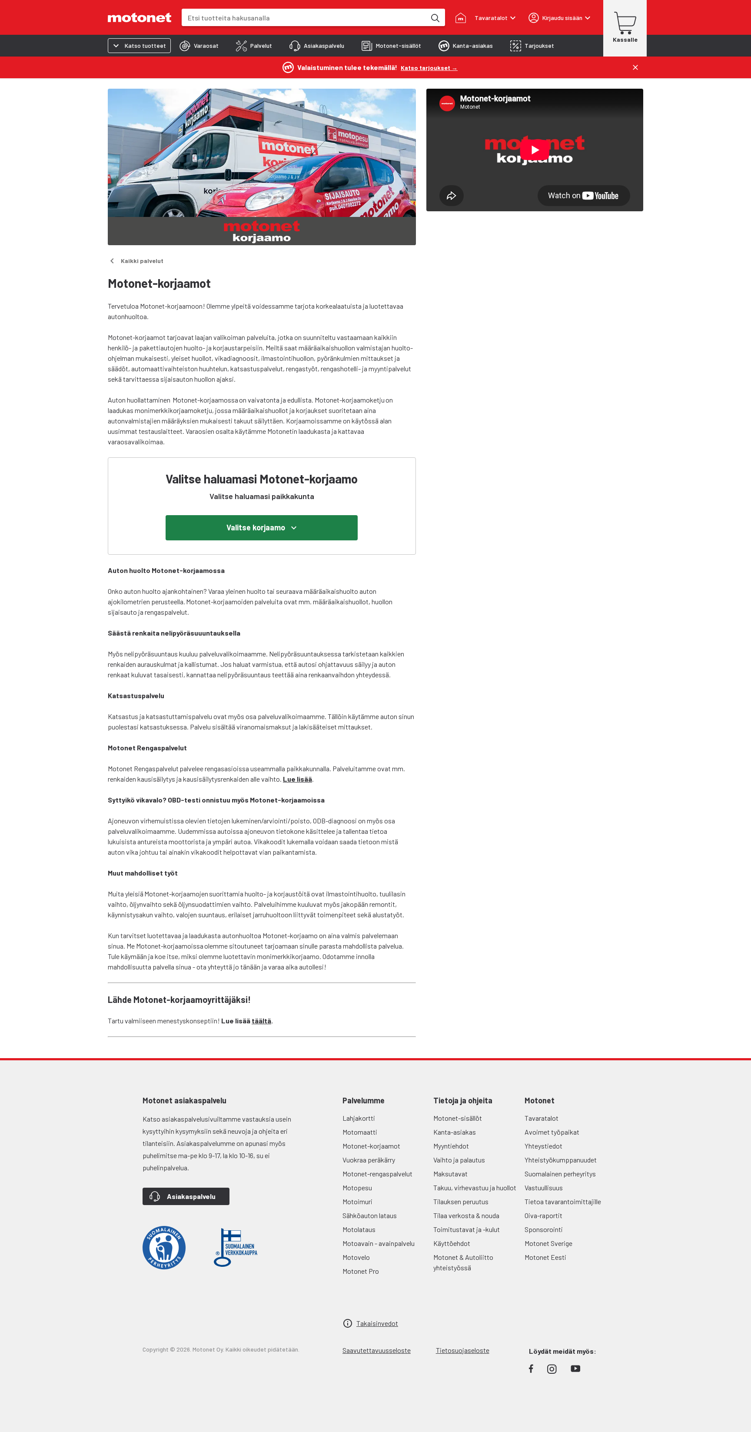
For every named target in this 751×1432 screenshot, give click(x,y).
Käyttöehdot (451, 1243)
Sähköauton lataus (369, 1215)
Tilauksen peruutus (460, 1201)
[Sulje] (635, 67)
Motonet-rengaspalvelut (377, 1173)
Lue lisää (297, 779)
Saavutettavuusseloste (376, 1350)
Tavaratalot (541, 1118)
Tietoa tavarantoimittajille (563, 1201)
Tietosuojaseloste (462, 1350)
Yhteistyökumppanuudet (561, 1160)
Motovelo (356, 1257)
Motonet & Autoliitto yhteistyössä (463, 1262)
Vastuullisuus (544, 1187)
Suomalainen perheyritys (560, 1173)
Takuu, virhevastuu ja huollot (474, 1187)
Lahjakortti (358, 1118)
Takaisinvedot (377, 1323)
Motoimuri (357, 1201)
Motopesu (357, 1187)
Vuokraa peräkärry (368, 1160)
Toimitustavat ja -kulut (466, 1229)
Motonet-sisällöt (457, 1118)
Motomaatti (359, 1132)
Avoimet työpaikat (552, 1132)
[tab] (199, 45)
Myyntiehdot (451, 1146)
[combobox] (304, 18)
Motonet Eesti (545, 1257)
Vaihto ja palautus (459, 1160)
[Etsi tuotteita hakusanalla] (434, 17)
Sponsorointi (544, 1229)
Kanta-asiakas (454, 1132)
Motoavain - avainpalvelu (378, 1243)
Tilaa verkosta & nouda (466, 1215)
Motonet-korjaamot (371, 1146)
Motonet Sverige (548, 1243)
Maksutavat (450, 1173)
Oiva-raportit (543, 1215)
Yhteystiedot (543, 1146)
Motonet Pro (360, 1271)
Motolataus (359, 1229)
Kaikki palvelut (142, 260)
